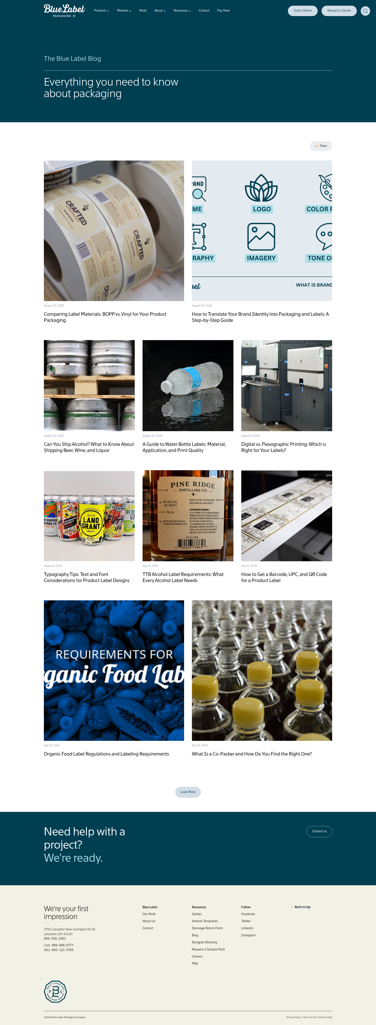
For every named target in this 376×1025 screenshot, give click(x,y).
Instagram (248, 935)
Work (142, 10)
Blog (195, 935)
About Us (149, 921)
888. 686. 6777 (62, 945)
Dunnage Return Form (207, 928)
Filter (323, 146)
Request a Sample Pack (208, 949)
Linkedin (247, 928)
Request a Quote (339, 10)
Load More (188, 792)
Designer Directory (204, 942)
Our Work (149, 914)
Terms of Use (309, 1017)
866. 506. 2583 (55, 938)
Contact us (319, 831)
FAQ (195, 963)
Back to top (303, 907)
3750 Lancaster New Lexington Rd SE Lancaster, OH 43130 (69, 932)
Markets (122, 10)
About (158, 10)
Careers (197, 956)
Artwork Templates (205, 921)
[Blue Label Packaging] (65, 10)
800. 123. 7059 (62, 950)
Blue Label (150, 907)
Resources (181, 10)
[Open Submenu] (107, 11)
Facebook (248, 914)
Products (100, 10)
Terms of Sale (325, 1017)
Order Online (303, 10)
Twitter (246, 921)
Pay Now (223, 10)
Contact (204, 10)
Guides (197, 914)
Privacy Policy (294, 1017)
